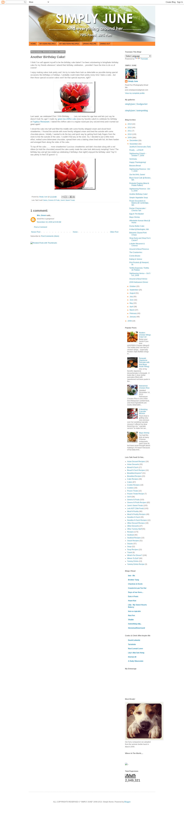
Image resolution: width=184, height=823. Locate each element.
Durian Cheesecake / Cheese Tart (137, 209)
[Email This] (62, 196)
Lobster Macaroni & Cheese (137, 245)
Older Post (114, 232)
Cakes (45, 200)
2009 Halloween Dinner (138, 282)
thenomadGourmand (136, 628)
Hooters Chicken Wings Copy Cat (145, 335)
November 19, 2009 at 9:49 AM (49, 222)
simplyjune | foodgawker (136, 104)
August (133, 293)
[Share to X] (68, 196)
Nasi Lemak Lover (135, 649)
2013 (130, 124)
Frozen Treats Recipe (135, 494)
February (133, 313)
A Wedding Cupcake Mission (143, 411)
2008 (130, 321)
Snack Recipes (133, 541)
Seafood (130, 535)
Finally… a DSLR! (136, 150)
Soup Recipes (132, 550)
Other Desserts (133, 526)
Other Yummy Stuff (134, 529)
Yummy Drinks (132, 561)
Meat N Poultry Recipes (136, 514)
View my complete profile (135, 93)
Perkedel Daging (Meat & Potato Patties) (139, 184)
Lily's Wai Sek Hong (136, 653)
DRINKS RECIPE (89, 44)
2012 (130, 127)
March (132, 310)
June (132, 300)
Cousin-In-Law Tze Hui (137, 588)
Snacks (130, 544)
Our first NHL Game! (137, 175)
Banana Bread (135, 166)
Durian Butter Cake (136, 226)
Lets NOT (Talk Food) (135, 508)
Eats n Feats (133, 596)
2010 (130, 134)
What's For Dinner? (134, 555)
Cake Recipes (132, 479)
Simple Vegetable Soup (138, 198)
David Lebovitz (134, 640)
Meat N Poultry (133, 511)
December (134, 140)
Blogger (127, 802)
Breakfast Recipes (134, 476)
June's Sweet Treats (68, 200)
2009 (130, 138)
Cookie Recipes (133, 485)
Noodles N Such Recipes (137, 520)
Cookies (130, 488)
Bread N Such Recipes (136, 470)
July (131, 297)
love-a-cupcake (134, 611)
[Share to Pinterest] (73, 196)
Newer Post (35, 232)
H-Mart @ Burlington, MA (139, 229)
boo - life (131, 576)
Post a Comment (40, 227)
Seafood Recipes (134, 538)
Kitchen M (132, 657)
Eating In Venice (135, 259)
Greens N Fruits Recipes (136, 503)
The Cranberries (135, 252)
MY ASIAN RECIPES (48, 44)
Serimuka (133, 159)
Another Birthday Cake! (138, 194)
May (131, 303)
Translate (144, 59)
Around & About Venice (138, 279)
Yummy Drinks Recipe (135, 564)
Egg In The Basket (136, 214)
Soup (129, 547)
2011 (130, 131)
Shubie (131, 620)
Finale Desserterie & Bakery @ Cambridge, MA (139, 203)
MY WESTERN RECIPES (69, 44)
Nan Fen (131, 615)
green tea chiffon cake (67, 119)
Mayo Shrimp (134, 217)
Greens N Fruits (54, 200)
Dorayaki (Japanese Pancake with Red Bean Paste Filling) (144, 362)
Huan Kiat (132, 601)
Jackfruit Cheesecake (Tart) (140, 147)
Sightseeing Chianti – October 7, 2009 (137, 155)
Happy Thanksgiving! (137, 162)
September (134, 290)
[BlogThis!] (65, 196)
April (132, 307)
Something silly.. (134, 624)
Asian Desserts (133, 464)
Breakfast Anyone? (134, 473)
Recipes (130, 532)
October (133, 286)
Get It (129, 497)
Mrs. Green (41, 215)
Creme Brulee (134, 256)
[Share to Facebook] (71, 196)
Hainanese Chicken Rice (144, 387)
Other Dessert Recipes (136, 523)
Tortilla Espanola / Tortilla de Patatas (139, 269)
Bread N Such (132, 467)
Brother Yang (133, 580)
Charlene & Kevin (135, 584)
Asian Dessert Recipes (136, 462)
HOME (33, 44)
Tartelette (132, 644)
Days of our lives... (135, 592)
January (133, 317)
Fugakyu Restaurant (41, 122)
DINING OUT (105, 44)
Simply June (133, 81)
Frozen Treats (132, 491)
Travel (129, 552)
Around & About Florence (139, 249)
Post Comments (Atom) (50, 236)
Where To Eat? (133, 558)
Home (75, 232)
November (134, 144)
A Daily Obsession (135, 661)
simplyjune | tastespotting (136, 110)
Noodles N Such (133, 517)
